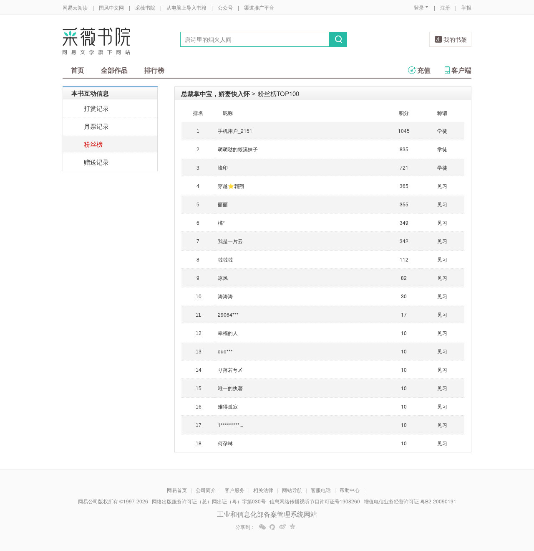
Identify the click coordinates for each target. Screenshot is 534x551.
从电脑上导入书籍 (186, 7)
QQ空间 (292, 526)
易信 (272, 526)
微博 (282, 526)
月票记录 (96, 126)
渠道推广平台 (259, 7)
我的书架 (455, 39)
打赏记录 (96, 108)
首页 (77, 70)
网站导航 (292, 489)
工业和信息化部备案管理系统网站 (267, 514)
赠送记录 (96, 161)
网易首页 (177, 489)
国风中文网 (111, 7)
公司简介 (206, 489)
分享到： (245, 526)
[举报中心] (494, 502)
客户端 (461, 70)
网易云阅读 (75, 7)
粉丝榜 (93, 144)
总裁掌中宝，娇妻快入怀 (215, 93)
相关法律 (263, 489)
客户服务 (234, 489)
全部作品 (114, 70)
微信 (262, 526)
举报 (466, 7)
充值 (424, 70)
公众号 (225, 7)
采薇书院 (145, 7)
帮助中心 (350, 489)
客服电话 (321, 489)
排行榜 (154, 70)
